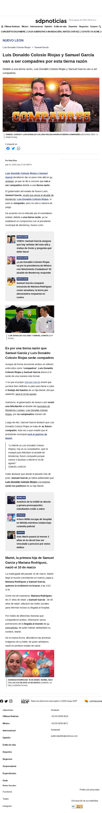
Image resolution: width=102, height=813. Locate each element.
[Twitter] (13, 148)
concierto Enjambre (13, 32)
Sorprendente (9, 766)
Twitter (6, 799)
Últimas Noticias (12, 26)
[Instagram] (10, 701)
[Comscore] (93, 701)
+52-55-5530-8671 (59, 723)
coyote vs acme (90, 32)
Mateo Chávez (71, 32)
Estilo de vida (60, 26)
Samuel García (41, 47)
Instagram (7, 806)
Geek (5, 780)
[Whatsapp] (18, 148)
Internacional (36, 26)
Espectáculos (9, 773)
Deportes (73, 26)
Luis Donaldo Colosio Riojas (17, 47)
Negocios (83, 26)
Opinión (48, 26)
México (25, 26)
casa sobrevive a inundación (44, 32)
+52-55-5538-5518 (59, 716)
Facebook (7, 792)
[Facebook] (8, 148)
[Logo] (51, 21)
